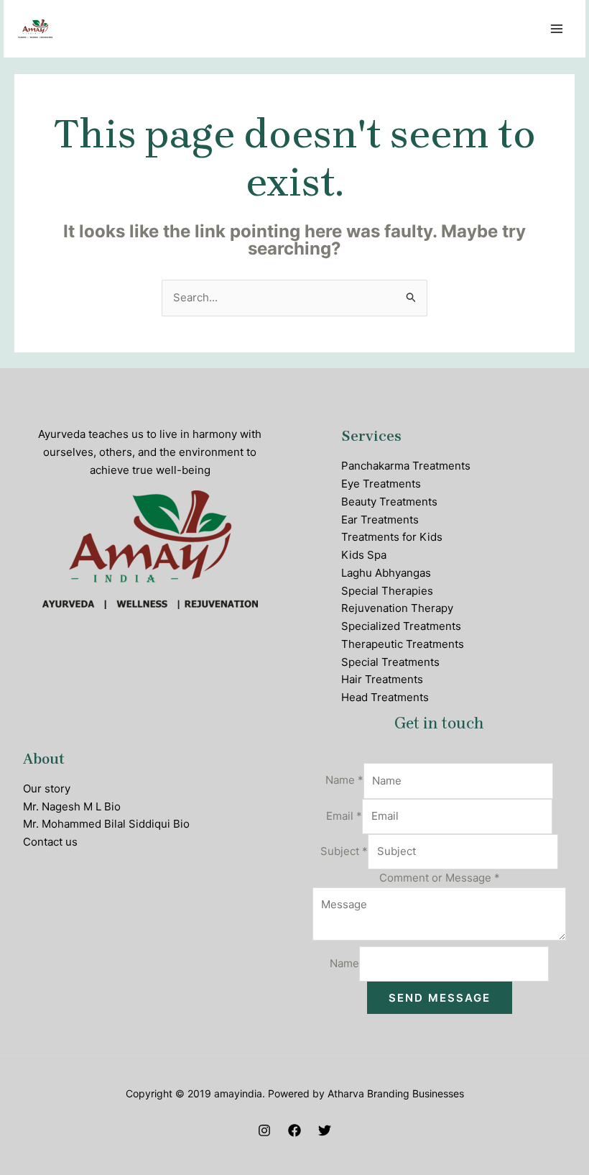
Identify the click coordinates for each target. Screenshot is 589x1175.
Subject (344, 851)
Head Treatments (385, 697)
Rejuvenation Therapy (397, 608)
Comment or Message (439, 877)
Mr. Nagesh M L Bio (72, 806)
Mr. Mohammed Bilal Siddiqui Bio (106, 824)
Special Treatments (390, 662)
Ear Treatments (380, 519)
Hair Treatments (382, 679)
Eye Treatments (381, 483)
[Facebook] (294, 1130)
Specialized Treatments (401, 626)
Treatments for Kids (391, 537)
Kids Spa (363, 555)
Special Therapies (387, 591)
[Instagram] (264, 1130)
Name (344, 780)
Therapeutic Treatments (402, 644)
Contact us (50, 842)
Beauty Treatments (389, 501)
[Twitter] (324, 1130)
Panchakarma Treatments (405, 465)
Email (344, 816)
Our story (46, 788)
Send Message (440, 998)
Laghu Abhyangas (386, 573)
